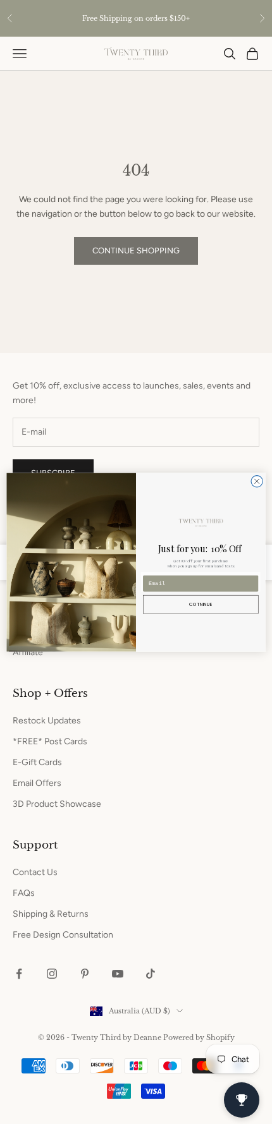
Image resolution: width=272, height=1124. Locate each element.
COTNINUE (200, 604)
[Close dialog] (257, 480)
